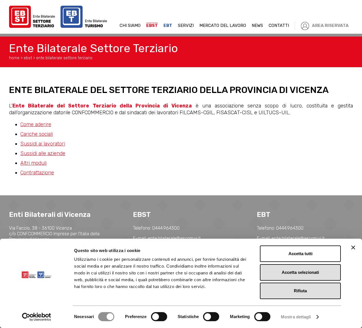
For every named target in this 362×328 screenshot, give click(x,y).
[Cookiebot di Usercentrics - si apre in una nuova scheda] (36, 317)
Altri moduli (33, 163)
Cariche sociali (36, 134)
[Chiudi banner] (353, 247)
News (257, 25)
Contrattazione (37, 173)
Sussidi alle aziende (42, 153)
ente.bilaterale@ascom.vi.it (174, 238)
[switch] (159, 316)
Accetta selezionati (300, 272)
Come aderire (35, 124)
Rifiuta (300, 290)
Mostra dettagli (296, 316)
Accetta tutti (300, 253)
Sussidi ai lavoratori (42, 144)
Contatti (279, 25)
